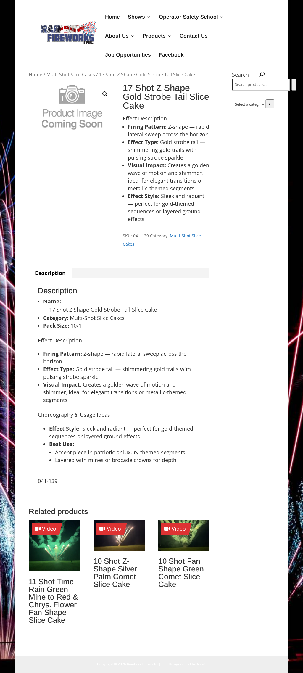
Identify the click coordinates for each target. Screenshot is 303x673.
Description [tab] (50, 272)
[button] (105, 94)
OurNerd (198, 663)
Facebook (171, 55)
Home (112, 17)
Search (240, 74)
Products (154, 36)
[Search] (293, 85)
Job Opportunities (128, 55)
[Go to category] (270, 103)
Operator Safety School (188, 17)
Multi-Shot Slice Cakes (70, 74)
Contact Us (194, 36)
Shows (136, 17)
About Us (117, 36)
